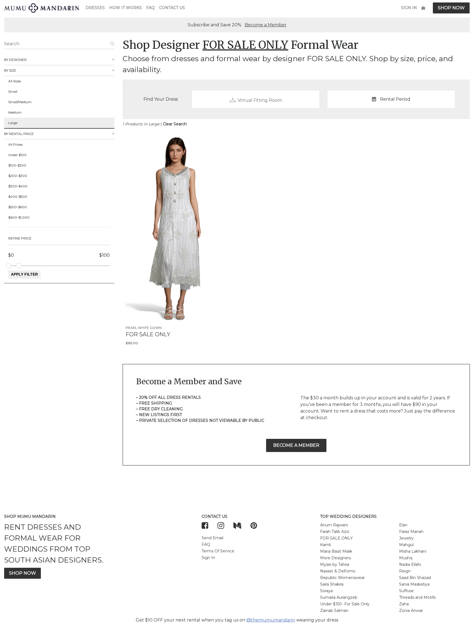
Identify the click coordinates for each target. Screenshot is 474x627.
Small (12, 91)
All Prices (15, 144)
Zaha (404, 603)
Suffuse (406, 590)
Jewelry (406, 538)
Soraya (326, 590)
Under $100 (17, 155)
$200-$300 (17, 176)
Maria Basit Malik (336, 551)
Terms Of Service (218, 551)
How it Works (125, 7)
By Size (10, 70)
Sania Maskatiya (414, 584)
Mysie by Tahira (334, 564)
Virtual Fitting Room (260, 100)
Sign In (409, 7)
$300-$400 (17, 186)
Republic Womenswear (342, 577)
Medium (14, 112)
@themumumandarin (270, 620)
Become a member (296, 445)
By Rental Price (19, 134)
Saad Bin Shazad (415, 577)
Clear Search (175, 124)
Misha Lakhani (412, 551)
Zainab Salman (334, 610)
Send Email (212, 537)
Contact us (172, 7)
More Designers (335, 557)
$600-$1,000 (19, 217)
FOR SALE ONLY (336, 538)
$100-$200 (17, 165)
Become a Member (266, 24)
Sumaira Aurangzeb (338, 597)
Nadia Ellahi (410, 564)
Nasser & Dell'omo (338, 571)
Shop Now (451, 7)
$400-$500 (17, 196)
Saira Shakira (331, 584)
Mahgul (406, 544)
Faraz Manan (411, 531)
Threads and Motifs (417, 597)
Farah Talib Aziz (334, 531)
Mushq (405, 557)
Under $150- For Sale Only (344, 603)
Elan (403, 524)
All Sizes (14, 81)
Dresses (95, 7)
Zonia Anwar (411, 610)
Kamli (325, 544)
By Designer (15, 60)
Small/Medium (20, 102)
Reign (405, 571)
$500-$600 (17, 207)
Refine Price (20, 238)
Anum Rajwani (334, 524)
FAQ (150, 7)
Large (12, 123)
